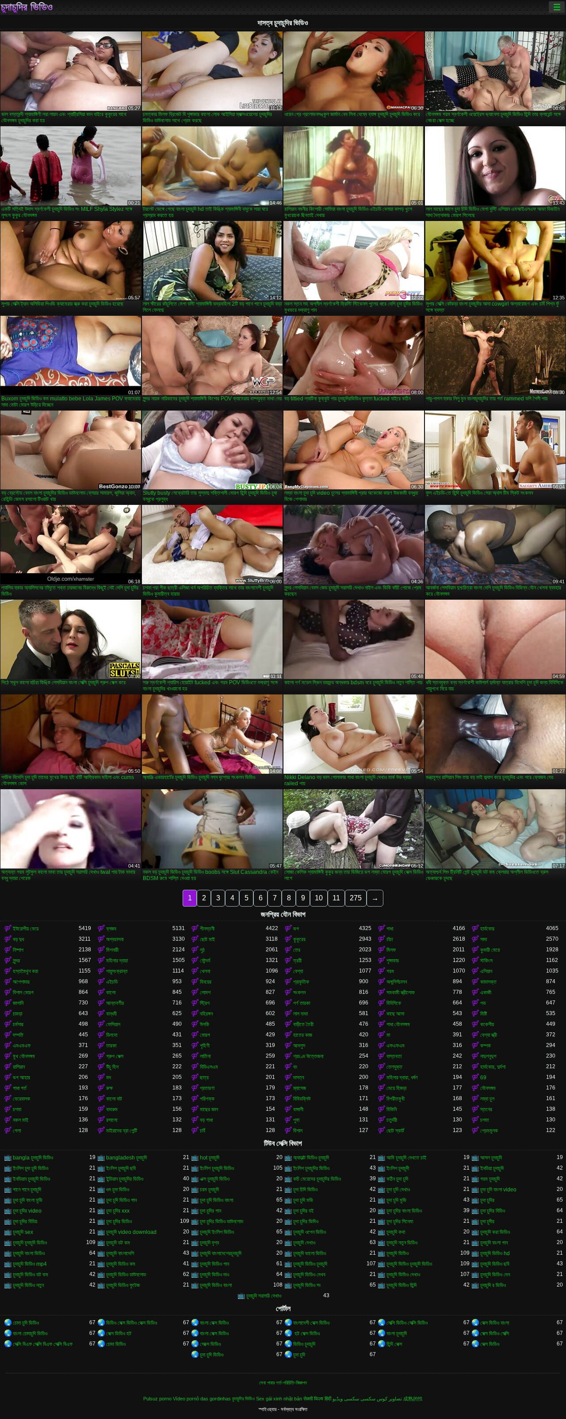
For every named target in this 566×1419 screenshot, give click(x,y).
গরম (390, 971)
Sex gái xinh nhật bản (279, 1398)
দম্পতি (18, 1035)
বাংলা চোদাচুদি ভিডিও (30, 1333)
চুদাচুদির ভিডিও (27, 7)
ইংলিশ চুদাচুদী (397, 1168)
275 (356, 898)
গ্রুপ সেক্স (114, 1056)
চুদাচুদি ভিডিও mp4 (30, 1264)
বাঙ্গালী (298, 1109)
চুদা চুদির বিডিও (492, 1211)
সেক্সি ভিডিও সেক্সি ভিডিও (407, 1323)
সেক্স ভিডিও (489, 1344)
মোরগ (205, 1035)
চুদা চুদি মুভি (396, 1200)
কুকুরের (299, 939)
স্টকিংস (486, 961)
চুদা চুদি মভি (303, 1200)
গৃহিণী (205, 1046)
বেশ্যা (298, 971)
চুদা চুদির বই (303, 1211)
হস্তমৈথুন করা (25, 971)
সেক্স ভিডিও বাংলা (494, 1323)
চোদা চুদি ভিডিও (26, 1323)
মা (388, 1035)
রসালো (111, 1120)
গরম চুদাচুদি (490, 1179)
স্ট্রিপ (205, 1003)
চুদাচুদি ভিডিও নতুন (28, 1285)
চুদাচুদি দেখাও (304, 1243)
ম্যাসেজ (299, 1088)
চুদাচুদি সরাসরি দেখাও (263, 1296)
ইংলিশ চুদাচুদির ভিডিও (311, 1168)
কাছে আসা (395, 1014)
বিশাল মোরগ (23, 992)
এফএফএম (395, 1046)
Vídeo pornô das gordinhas (202, 1398)
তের (296, 950)
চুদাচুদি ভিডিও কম (120, 1264)
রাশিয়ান (19, 1067)
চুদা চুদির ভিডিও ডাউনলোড (221, 1221)
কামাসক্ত (488, 982)
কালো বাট (114, 1099)
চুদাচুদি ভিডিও (397, 1253)
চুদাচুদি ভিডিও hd (495, 1253)
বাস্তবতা (394, 1056)
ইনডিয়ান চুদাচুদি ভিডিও (31, 1179)
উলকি (204, 1024)
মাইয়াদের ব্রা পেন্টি (121, 1131)
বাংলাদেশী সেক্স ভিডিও (311, 1323)
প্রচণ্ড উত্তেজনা (308, 1056)
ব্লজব (111, 929)
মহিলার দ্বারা (117, 961)
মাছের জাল (209, 1109)
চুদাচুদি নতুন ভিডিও (401, 1243)
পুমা (296, 1120)
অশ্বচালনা (114, 939)
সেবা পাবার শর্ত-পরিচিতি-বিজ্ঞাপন (283, 1382)
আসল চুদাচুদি (491, 1158)
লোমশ (205, 992)
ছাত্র (204, 1077)
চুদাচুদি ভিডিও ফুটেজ (123, 1285)
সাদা (483, 939)
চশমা (17, 1109)
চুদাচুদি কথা (395, 1232)
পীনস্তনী (207, 929)
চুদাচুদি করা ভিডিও (495, 1232)
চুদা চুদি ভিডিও (211, 1355)
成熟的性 (413, 1398)
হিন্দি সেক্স (394, 1344)
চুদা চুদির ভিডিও (119, 1221)
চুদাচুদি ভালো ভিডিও (309, 1253)
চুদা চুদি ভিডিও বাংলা (216, 1200)
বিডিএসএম (209, 1067)
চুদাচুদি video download (131, 1232)
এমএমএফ (22, 1046)
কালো (110, 992)
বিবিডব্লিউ (301, 1099)
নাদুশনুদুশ (488, 1056)
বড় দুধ (18, 939)
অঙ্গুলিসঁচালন (396, 982)
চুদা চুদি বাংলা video (498, 1189)
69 (483, 1077)
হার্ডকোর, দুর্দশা (492, 1067)
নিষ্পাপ (18, 950)
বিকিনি (391, 1109)
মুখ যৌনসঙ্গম (24, 1056)
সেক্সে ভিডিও (210, 1344)
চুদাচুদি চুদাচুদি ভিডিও (30, 1243)
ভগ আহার (21, 1077)
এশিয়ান (486, 971)
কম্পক (485, 1046)
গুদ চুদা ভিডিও (117, 1189)
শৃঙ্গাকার (392, 961)
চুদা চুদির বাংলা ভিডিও (404, 1211)
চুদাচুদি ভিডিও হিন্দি (401, 1285)
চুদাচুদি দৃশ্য (209, 1243)
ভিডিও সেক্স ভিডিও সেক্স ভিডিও (131, 1323)
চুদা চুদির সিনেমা (399, 1221)
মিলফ (391, 950)
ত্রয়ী (297, 961)
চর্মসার (18, 1024)
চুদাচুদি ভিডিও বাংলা (216, 1285)
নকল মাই (20, 1120)
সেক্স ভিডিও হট (118, 1333)
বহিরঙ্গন (206, 1014)
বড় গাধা (206, 1120)
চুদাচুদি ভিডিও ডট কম (30, 1275)
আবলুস (299, 1046)
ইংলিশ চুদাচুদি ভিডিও (217, 1168)
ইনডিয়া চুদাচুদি (492, 1168)
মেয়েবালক (21, 1099)
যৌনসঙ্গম (488, 1088)
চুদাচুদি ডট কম (118, 1243)
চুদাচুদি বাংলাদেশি (120, 1253)
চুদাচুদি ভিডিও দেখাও (403, 1275)
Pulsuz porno (157, 1398)
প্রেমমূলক (489, 1131)
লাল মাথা (300, 1014)
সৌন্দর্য (205, 961)
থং (295, 1067)
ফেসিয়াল (113, 1024)
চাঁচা (389, 939)
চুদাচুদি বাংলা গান (494, 1243)
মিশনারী (112, 950)
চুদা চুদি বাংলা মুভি (27, 1200)
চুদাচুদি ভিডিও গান (214, 1264)
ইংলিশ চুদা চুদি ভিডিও (30, 1168)
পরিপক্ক (207, 1099)
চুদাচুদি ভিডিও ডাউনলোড (126, 1275)
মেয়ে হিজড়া (396, 1088)
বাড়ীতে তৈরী (303, 1024)
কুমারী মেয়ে (490, 950)
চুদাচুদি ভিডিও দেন (495, 1275)
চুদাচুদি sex (23, 1232)
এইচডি (112, 982)
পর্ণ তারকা (301, 1003)
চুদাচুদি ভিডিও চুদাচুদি (310, 1264)
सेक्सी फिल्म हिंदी (317, 1398)
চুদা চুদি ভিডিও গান (121, 1200)
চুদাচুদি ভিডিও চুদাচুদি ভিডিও (409, 1264)
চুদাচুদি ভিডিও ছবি (494, 1264)
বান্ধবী (111, 1014)
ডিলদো (111, 1035)
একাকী (485, 992)
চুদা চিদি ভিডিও (305, 1189)
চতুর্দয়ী (391, 1120)
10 (319, 898)
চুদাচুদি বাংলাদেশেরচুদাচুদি (220, 1253)
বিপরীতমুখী (395, 1099)
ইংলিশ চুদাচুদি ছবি (121, 1168)
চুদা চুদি (299, 1355)
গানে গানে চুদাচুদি (27, 1189)
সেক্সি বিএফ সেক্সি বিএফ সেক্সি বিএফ (43, 1344)
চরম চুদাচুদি (209, 1189)
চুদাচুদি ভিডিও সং (307, 1285)
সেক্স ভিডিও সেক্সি (494, 1333)
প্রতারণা (207, 1088)
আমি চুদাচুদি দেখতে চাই (406, 1158)
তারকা (111, 1046)
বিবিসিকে (393, 1003)
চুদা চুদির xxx (118, 1211)
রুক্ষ (109, 1088)
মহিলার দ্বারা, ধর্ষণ (402, 1077)
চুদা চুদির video (27, 1211)
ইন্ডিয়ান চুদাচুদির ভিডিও (124, 1179)
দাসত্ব (298, 1077)
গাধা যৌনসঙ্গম (398, 1024)
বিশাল (297, 1131)
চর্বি (202, 1131)
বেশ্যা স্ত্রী (488, 1035)
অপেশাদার (21, 982)
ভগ (296, 929)
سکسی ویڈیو (346, 1398)
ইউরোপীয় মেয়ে (25, 929)
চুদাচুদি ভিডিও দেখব (309, 1275)
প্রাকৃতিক (301, 982)
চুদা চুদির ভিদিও (305, 1221)
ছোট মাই (207, 939)
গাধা (389, 929)
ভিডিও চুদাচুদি (304, 1344)
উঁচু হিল (112, 1067)
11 (336, 898)
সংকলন (299, 992)
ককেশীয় (487, 1024)
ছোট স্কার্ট (395, 1131)
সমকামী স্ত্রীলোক (400, 992)
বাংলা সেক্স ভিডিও (214, 1323)
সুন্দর (16, 961)
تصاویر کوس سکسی (381, 1398)
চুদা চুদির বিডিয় (25, 1221)
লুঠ (202, 950)
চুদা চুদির (487, 1200)
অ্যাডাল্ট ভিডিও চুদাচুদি (311, 1158)
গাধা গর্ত (20, 1088)
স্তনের (486, 1109)
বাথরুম (112, 1109)
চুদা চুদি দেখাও (398, 1189)
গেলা (17, 1131)
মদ (108, 1077)
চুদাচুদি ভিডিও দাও (214, 1275)
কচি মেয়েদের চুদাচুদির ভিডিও (317, 1179)
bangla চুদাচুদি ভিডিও (33, 1158)
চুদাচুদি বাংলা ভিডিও (29, 1253)
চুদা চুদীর (487, 1221)
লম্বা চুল (487, 1099)
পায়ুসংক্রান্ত (117, 971)
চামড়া (17, 1014)
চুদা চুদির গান (210, 1211)
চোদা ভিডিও (116, 1344)
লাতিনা (205, 1056)
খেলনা (205, 971)
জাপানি (18, 1003)
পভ (483, 1003)
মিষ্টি (483, 1014)
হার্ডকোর (487, 929)
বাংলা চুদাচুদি (396, 1333)
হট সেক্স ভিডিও (306, 1333)
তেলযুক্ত (394, 1067)
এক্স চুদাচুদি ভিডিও (214, 1179)
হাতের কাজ (302, 1035)
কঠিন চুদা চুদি (397, 1179)
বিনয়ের (205, 982)
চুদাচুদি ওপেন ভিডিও (309, 1232)
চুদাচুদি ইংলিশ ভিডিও (217, 1232)
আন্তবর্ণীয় (115, 1003)
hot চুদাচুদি (209, 1158)
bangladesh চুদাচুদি (126, 1158)
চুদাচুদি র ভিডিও (493, 1285)
